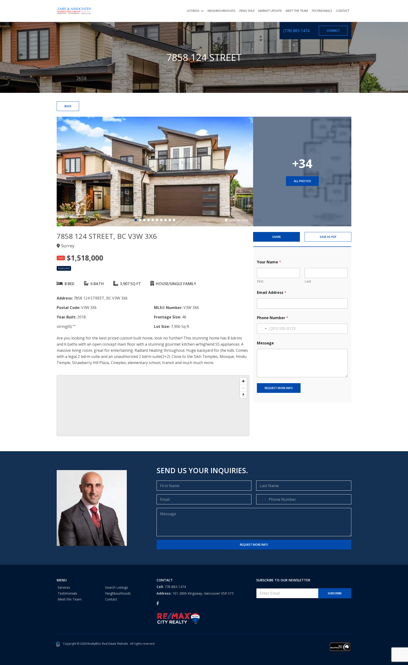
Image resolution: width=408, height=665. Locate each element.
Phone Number (272, 318)
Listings (193, 11)
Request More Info (279, 388)
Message (265, 343)
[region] (153, 405)
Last (308, 281)
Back (67, 106)
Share (276, 237)
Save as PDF (328, 237)
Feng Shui (247, 11)
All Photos (302, 181)
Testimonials (322, 11)
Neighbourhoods (222, 11)
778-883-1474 (175, 586)
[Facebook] (158, 603)
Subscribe (335, 593)
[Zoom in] (243, 381)
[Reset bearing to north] (243, 394)
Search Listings (116, 587)
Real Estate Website (115, 644)
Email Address (271, 292)
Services (64, 587)
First (260, 281)
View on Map (238, 220)
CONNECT (333, 31)
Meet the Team (297, 11)
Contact (342, 11)
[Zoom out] (243, 388)
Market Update (270, 11)
